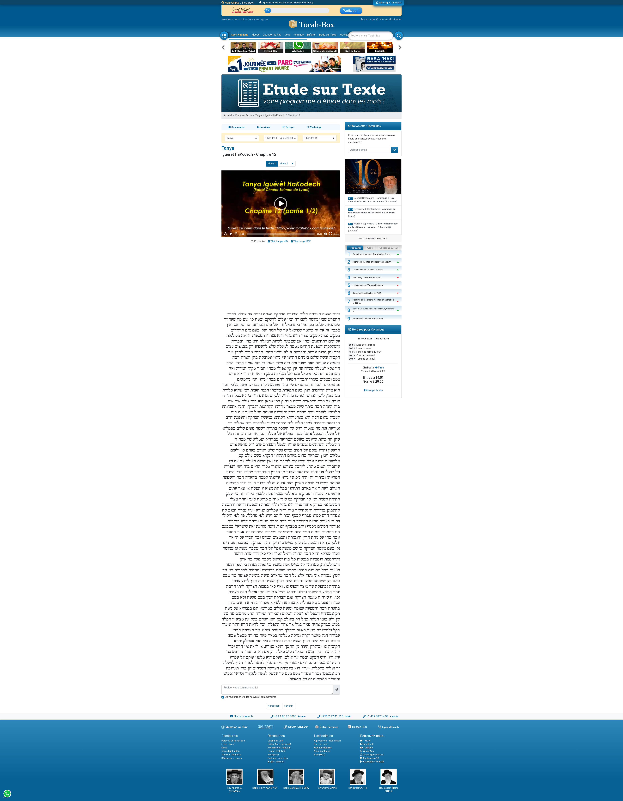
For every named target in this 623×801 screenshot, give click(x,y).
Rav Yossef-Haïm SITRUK (388, 790)
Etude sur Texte (327, 34)
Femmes (299, 34)
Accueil (228, 115)
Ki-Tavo (379, 367)
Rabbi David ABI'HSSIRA (296, 788)
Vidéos (255, 34)
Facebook (367, 744)
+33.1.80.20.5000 (285, 716)
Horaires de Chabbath (279, 747)
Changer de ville (374, 390)
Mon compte (231, 2)
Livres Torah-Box (276, 751)
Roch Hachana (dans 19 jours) (253, 19)
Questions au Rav (388, 248)
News (224, 747)
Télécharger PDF (302, 241)
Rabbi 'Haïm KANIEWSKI (265, 788)
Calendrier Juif (275, 740)
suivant (288, 706)
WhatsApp (368, 751)
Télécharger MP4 (279, 241)
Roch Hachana (239, 34)
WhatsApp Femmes (373, 754)
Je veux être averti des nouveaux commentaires (250, 697)
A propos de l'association (327, 740)
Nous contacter (244, 716)
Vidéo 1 (272, 163)
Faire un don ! (321, 744)
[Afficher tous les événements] (260, 2)
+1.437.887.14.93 (377, 716)
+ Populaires (354, 248)
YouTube (368, 747)
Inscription (248, 2)
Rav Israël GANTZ (357, 788)
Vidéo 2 (284, 163)
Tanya (258, 115)
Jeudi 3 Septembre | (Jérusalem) (372, 200)
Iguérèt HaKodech (274, 115)
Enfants (311, 34)
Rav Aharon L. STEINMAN (234, 790)
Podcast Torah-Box (278, 758)
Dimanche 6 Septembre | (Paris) (372, 212)
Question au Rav (272, 34)
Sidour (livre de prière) (279, 744)
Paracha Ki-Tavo (230, 19)
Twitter (366, 740)
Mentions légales (323, 747)
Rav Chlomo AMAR (327, 788)
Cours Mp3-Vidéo (230, 751)
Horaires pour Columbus (368, 329)
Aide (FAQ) (319, 754)
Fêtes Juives (227, 744)
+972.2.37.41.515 (332, 716)
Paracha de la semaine (233, 740)
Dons (287, 34)
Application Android (373, 761)
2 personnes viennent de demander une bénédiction (287, 2)
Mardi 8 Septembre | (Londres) (373, 227)
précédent (274, 706)
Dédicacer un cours (231, 758)
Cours (370, 248)
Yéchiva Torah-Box (231, 754)
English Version (276, 761)
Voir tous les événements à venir (373, 238)
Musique (345, 34)
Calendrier (383, 19)
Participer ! (351, 11)
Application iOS (370, 758)
